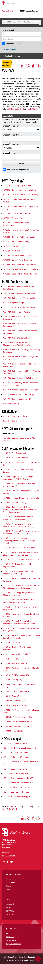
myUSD (8, 933)
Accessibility (10, 904)
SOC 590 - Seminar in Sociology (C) (17, 796)
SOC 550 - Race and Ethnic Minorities (18, 773)
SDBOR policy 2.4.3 (16, 109)
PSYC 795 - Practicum (11, 250)
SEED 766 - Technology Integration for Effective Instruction (18, 593)
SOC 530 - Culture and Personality (16, 757)
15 (34, 806)
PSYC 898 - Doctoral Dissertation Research (20, 274)
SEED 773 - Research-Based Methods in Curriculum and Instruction (18, 600)
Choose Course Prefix (11, 126)
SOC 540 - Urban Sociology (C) (15, 769)
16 (37, 806)
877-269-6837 (7, 847)
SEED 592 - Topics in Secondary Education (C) (21, 498)
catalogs (10, 957)
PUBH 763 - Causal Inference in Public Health (21, 378)
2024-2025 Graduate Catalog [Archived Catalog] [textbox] (18, 22)
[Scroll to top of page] (38, 959)
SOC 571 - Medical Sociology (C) (16, 787)
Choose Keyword (10, 153)
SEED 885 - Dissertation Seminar (16, 691)
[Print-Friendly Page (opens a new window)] (33, 65)
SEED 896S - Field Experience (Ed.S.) (17, 721)
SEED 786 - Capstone (11, 642)
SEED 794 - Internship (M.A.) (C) (15, 663)
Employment (10, 882)
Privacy (8, 907)
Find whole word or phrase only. (18, 169)
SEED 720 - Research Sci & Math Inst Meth (19, 547)
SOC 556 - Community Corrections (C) (18, 778)
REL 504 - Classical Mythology (15, 416)
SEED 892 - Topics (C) (11, 696)
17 (3, 809)
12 (24, 806)
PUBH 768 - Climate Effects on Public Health (20, 389)
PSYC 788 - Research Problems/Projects (19, 237)
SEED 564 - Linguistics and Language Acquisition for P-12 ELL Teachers (18, 477)
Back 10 (14, 806)
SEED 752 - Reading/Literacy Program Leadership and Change (18, 572)
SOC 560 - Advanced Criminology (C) (18, 782)
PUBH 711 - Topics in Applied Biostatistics (19, 307)
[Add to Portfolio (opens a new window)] (22, 65)
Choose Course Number (12, 135)
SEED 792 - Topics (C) (11, 659)
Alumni (8, 879)
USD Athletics (11, 940)
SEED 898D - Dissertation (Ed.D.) (16, 726)
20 (13, 809)
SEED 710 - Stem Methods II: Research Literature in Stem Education (18, 517)
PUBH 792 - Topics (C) (11, 403)
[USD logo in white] (16, 835)
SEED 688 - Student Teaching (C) (16, 502)
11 (21, 806)
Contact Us (6, 852)
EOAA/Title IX (11, 911)
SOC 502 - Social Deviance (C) (15, 743)
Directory (9, 886)
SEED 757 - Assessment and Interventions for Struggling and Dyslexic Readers (21, 586)
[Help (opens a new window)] (38, 65)
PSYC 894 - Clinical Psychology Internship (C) (21, 269)
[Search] (39, 39)
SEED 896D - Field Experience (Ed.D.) (17, 717)
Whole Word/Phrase (13, 43)
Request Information (13, 944)
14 (31, 806)
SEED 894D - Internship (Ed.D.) (15, 700)
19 (10, 809)
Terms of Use (10, 914)
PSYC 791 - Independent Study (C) (16, 241)
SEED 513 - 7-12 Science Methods (16, 453)
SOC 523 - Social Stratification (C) (16, 752)
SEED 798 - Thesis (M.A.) (12, 679)
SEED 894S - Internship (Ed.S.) (15, 705)
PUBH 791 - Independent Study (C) (17, 399)
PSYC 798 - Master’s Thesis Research (17, 260)
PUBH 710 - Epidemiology (13, 302)
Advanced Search (9, 49)
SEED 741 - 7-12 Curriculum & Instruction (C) (21, 559)
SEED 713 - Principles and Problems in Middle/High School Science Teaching (18, 525)
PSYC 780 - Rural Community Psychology (19, 190)
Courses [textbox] (5, 34)
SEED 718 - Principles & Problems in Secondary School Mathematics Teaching (22, 532)
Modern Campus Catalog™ (26, 960)
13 (27, 806)
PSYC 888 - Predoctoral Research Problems (20, 264)
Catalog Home (7, 11)
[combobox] (21, 22)
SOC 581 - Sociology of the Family (16, 792)
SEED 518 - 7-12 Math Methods (15, 457)
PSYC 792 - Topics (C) (11, 246)
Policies (8, 889)
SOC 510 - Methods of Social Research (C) (19, 748)
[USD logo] (9, 3)
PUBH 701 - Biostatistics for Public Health (19, 293)
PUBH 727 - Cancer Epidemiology (16, 338)
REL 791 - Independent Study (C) (16, 421)
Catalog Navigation (12, 56)
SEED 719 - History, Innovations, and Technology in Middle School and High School (19, 540)
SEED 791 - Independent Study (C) (16, 654)
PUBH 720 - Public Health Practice (16, 312)
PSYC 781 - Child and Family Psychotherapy (20, 194)
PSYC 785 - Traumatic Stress (14, 218)
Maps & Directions (8, 856)
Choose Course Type (11, 144)
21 (17, 809)
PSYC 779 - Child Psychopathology (17, 185)
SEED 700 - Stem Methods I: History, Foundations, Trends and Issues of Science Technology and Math (20, 509)
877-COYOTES (7, 845)
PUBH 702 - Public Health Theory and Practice (21, 298)
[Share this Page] (27, 65)
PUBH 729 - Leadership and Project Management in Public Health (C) (17, 343)
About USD (10, 937)
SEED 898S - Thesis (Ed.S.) (13, 731)
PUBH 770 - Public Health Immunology (18, 394)
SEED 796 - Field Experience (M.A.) (16, 675)
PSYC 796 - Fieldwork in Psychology (17, 255)
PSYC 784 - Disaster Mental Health (16, 213)
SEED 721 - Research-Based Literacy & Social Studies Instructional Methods (20, 553)
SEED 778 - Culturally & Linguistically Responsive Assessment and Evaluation (19, 622)
